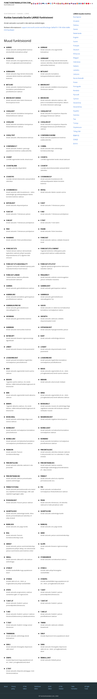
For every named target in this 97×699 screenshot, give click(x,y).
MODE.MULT (45, 404)
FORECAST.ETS (11, 248)
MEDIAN (44, 380)
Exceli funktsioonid (9, 13)
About (6, 686)
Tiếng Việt (77, 131)
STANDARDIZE (46, 557)
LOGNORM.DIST (12, 358)
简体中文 (76, 135)
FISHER (43, 229)
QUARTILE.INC (46, 511)
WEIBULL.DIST (46, 658)
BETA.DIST (44, 71)
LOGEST (43, 347)
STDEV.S (43, 568)
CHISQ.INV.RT (46, 122)
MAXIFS (9, 380)
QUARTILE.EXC (11, 511)
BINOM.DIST (45, 85)
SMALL (8, 557)
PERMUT (44, 476)
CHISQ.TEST (10, 135)
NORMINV (44, 439)
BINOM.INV (45, 98)
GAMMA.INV (10, 294)
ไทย (74, 119)
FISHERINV (10, 238)
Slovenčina (77, 103)
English (75, 37)
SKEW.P (8, 544)
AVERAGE (44, 47)
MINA (43, 393)
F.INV (42, 212)
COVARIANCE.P (46, 177)
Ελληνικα (76, 54)
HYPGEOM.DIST (46, 327)
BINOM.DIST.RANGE (13, 98)
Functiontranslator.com (17, 3)
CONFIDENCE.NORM (48, 135)
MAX (8, 369)
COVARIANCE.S (11, 190)
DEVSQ (43, 190)
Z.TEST (8, 669)
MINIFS (8, 404)
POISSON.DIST (11, 500)
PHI (42, 487)
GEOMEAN (10, 316)
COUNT (9, 157)
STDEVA (9, 579)
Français (76, 46)
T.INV (8, 612)
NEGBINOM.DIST (47, 417)
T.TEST (8, 623)
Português (77, 86)
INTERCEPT (10, 336)
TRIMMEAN (10, 634)
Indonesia (76, 62)
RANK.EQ (44, 524)
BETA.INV (9, 85)
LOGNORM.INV (46, 358)
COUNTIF (44, 166)
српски (76, 99)
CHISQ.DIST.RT (46, 111)
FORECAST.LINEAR (13, 275)
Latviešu (76, 70)
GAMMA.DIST (45, 286)
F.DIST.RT (9, 212)
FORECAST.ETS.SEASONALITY (17, 264)
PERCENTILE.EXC (47, 450)
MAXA (43, 369)
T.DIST (43, 590)
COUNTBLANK (11, 166)
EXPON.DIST (10, 203)
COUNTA (44, 157)
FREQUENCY (45, 275)
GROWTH (44, 316)
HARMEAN (10, 327)
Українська (77, 127)
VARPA (8, 658)
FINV (8, 229)
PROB (43, 500)
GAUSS (43, 305)
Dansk (75, 29)
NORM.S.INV (10, 439)
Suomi (75, 41)
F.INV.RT (9, 220)
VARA (43, 644)
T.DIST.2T (9, 601)
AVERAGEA (10, 58)
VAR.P (43, 634)
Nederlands (77, 33)
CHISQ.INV (10, 122)
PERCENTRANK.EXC (48, 463)
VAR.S (8, 644)
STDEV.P (9, 568)
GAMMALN (45, 294)
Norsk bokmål (78, 78)
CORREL (43, 146)
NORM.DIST (10, 428)
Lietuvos (76, 74)
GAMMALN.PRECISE (13, 305)
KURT (43, 336)
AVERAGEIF (44, 58)
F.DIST (43, 203)
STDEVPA (44, 579)
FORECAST (44, 238)
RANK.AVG (10, 524)
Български (77, 17)
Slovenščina (77, 107)
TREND (43, 623)
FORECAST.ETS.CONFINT (50, 248)
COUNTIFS (10, 177)
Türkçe (75, 123)
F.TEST (43, 220)
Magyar (76, 58)
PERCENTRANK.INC (13, 476)
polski (75, 82)
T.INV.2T (44, 612)
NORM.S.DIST (45, 428)
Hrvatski (76, 21)
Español (76, 111)
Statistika (20, 13)
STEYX (8, 590)
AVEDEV (9, 47)
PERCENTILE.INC (12, 463)
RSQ (7, 533)
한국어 (75, 144)
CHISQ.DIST (10, 111)
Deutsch (76, 50)
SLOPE (43, 544)
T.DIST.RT (44, 601)
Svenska (76, 115)
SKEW (43, 533)
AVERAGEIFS (10, 71)
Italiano (76, 66)
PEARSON (9, 450)
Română (76, 90)
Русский (76, 95)
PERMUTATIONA (12, 487)
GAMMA (9, 286)
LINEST (8, 347)
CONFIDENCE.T (11, 146)
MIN (7, 393)
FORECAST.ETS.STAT (48, 264)
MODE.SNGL (10, 417)
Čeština (76, 25)
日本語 (75, 139)
